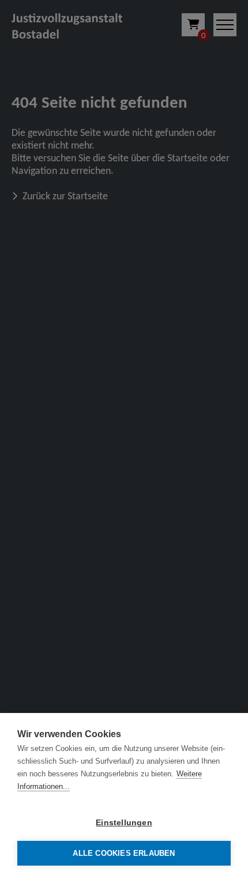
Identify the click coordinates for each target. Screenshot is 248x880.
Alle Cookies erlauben (124, 853)
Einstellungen (124, 822)
